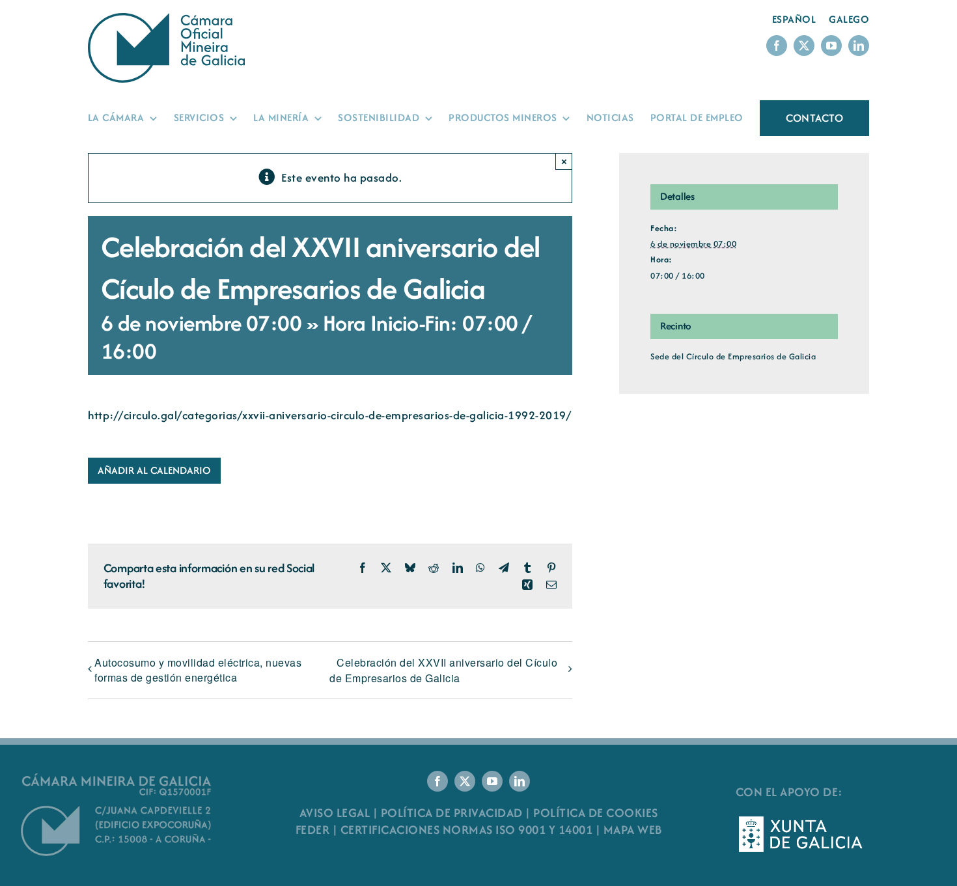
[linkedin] (858, 45)
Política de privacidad (452, 813)
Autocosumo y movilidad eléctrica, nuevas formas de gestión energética (197, 670)
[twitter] (804, 45)
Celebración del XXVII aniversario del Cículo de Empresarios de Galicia (443, 670)
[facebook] (776, 45)
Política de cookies (595, 813)
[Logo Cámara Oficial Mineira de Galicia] (169, 19)
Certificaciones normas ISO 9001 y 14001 (466, 829)
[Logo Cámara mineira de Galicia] (117, 777)
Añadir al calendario (154, 470)
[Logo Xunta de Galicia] (801, 820)
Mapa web (632, 829)
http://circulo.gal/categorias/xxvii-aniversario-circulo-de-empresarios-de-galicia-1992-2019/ (329, 415)
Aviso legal (334, 813)
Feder (313, 829)
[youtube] (831, 45)
